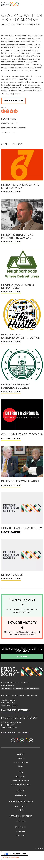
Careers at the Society (20, 762)
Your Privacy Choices (17, 854)
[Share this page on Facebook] (7, 111)
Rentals (20, 766)
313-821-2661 (6, 727)
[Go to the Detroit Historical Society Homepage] (11, 4)
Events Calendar (20, 795)
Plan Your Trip (8, 710)
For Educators (20, 821)
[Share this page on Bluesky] (11, 111)
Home (3, 24)
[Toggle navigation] (40, 4)
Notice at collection (11, 857)
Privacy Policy (7, 688)
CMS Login (39, 848)
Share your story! (13, 101)
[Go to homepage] (22, 673)
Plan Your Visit (20, 777)
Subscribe (22, 656)
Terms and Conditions (32, 688)
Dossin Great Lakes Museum (20, 784)
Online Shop (21, 832)
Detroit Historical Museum (20, 781)
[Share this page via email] (16, 111)
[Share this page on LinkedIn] (3, 111)
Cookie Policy (19, 688)
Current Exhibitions (20, 806)
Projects (11, 24)
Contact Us (20, 758)
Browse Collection (11, 192)
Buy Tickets (24, 710)
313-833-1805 (6, 705)
